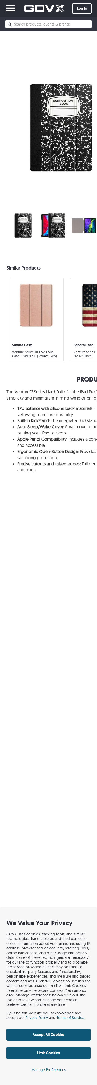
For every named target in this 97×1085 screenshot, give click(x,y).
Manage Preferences (48, 1069)
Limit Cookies (48, 1052)
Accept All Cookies (48, 1034)
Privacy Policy (37, 1017)
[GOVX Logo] (44, 8)
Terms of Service (70, 1017)
